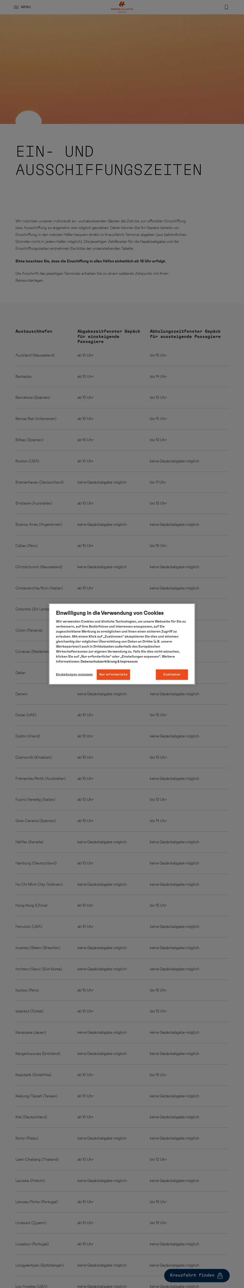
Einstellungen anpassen (74, 674)
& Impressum (127, 661)
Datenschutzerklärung (99, 661)
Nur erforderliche (113, 674)
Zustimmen (172, 674)
